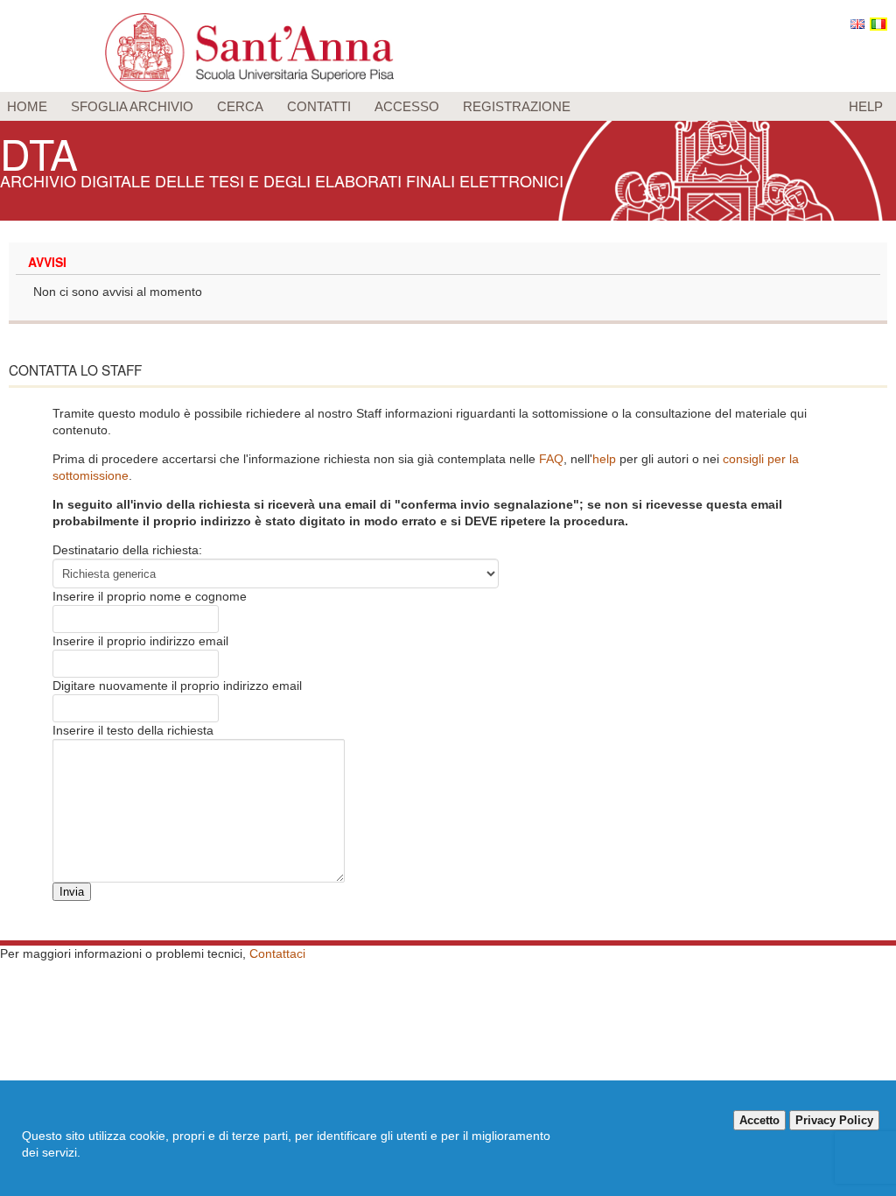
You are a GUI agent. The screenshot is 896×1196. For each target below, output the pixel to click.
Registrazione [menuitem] (516, 106)
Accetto (759, 1120)
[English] (857, 24)
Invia (72, 891)
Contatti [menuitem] (319, 106)
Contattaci (277, 953)
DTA (39, 153)
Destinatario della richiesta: (127, 550)
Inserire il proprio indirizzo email (140, 641)
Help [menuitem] (866, 106)
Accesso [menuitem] (406, 106)
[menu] (448, 106)
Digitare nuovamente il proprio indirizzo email (177, 686)
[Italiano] (878, 24)
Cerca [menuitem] (240, 106)
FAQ (551, 459)
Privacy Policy (834, 1120)
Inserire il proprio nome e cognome (149, 596)
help (604, 459)
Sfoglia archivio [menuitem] (132, 106)
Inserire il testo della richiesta (133, 730)
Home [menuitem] (27, 106)
